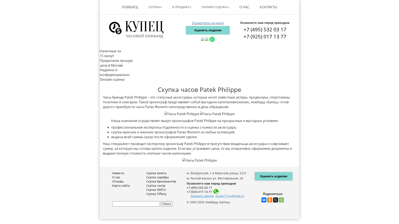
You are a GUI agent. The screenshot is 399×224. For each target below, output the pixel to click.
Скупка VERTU (156, 190)
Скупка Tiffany (156, 194)
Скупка (154, 7)
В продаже (180, 7)
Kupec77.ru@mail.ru (230, 196)
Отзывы (118, 181)
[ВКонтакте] (263, 199)
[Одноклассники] (269, 199)
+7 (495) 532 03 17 (265, 29)
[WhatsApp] (281, 199)
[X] (275, 199)
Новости (118, 173)
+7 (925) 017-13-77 (199, 192)
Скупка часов (155, 185)
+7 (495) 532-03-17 (199, 188)
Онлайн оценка (214, 7)
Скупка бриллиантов (161, 181)
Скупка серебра (157, 177)
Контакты (268, 7)
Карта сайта (121, 185)
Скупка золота (156, 173)
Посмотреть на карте (208, 23)
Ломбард (130, 7)
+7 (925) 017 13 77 (265, 36)
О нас (244, 7)
